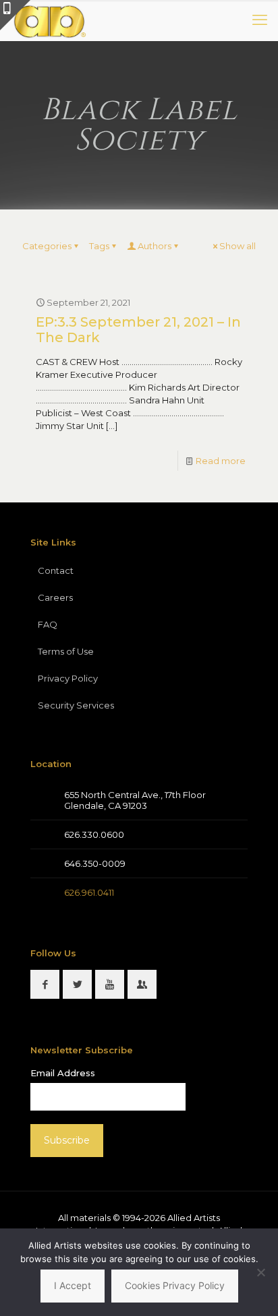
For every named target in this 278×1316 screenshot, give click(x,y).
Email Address (62, 1072)
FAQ (47, 624)
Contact (56, 570)
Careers (55, 597)
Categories (47, 245)
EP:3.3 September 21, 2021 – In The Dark (138, 330)
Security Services (76, 705)
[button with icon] (44, 984)
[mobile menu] (259, 20)
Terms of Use (66, 651)
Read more (221, 460)
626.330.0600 (94, 834)
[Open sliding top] (15, 15)
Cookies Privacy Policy (175, 1285)
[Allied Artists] (49, 20)
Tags (99, 245)
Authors (154, 245)
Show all (237, 245)
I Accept (72, 1285)
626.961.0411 (89, 892)
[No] (261, 1272)
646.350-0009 (95, 863)
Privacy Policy (68, 678)
